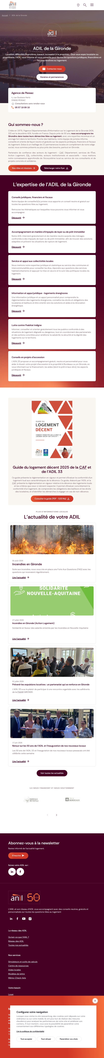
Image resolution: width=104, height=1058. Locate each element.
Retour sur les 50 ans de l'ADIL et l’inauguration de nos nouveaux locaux (49, 745)
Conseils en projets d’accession (28, 357)
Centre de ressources (18, 965)
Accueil (5, 15)
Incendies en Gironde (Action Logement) (33, 623)
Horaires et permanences (52, 77)
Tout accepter (26, 1039)
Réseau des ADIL (16, 941)
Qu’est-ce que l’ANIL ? (18, 937)
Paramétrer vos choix (69, 1039)
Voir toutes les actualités (52, 773)
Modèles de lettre (16, 974)
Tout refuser (46, 1039)
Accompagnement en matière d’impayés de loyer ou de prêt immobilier (48, 231)
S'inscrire (16, 855)
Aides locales (14, 969)
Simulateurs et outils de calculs (22, 961)
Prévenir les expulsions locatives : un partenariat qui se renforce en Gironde (50, 684)
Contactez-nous (54, 69)
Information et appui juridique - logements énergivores (40, 293)
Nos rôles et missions (22, 168)
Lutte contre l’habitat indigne (27, 325)
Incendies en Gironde (27, 564)
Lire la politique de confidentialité (30, 1031)
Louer (11, 994)
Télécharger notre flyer (54, 168)
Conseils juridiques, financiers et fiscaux (32, 197)
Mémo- (17, 978)
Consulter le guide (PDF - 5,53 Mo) (50, 498)
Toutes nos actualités (18, 945)
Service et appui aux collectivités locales (32, 261)
